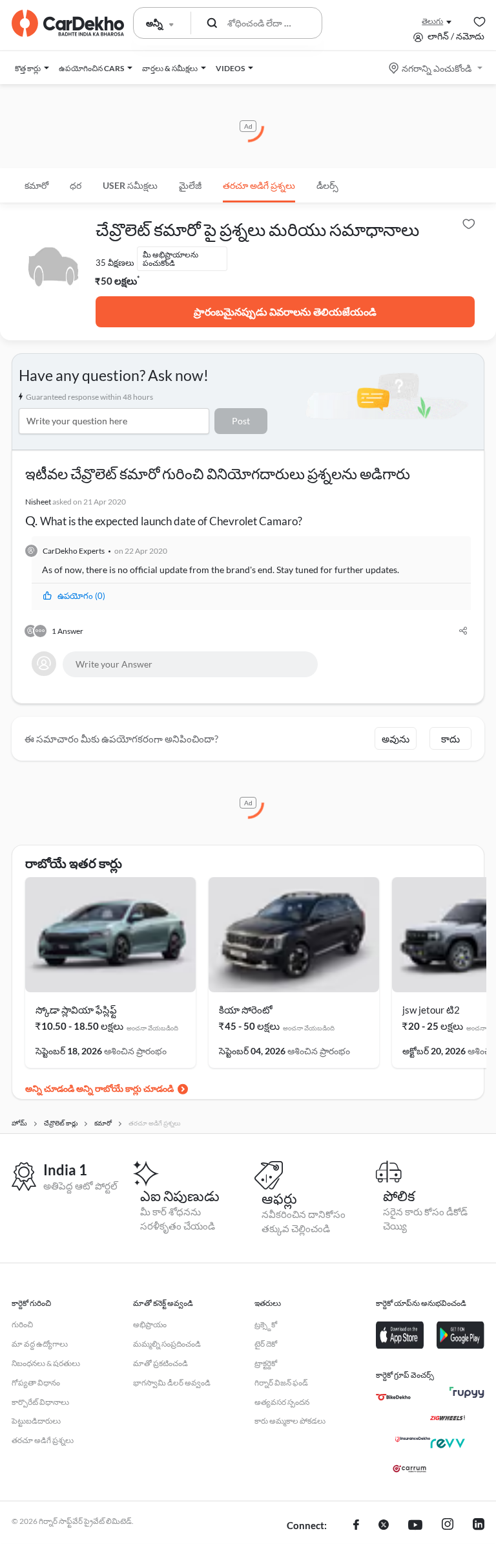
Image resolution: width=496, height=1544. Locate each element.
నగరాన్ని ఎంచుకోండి (436, 68)
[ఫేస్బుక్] (356, 1526)
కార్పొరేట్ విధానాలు (40, 1402)
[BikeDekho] (393, 1397)
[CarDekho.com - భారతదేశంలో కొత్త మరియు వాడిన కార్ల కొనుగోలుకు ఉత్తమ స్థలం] (68, 23)
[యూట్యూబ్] (415, 1526)
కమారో (36, 185)
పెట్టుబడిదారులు (36, 1421)
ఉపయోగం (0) (81, 596)
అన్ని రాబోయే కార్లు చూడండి (125, 1088)
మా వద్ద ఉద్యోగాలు (40, 1344)
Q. (163, 512)
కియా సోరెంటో (246, 1010)
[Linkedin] (478, 1526)
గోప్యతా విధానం (36, 1382)
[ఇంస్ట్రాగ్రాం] (447, 1526)
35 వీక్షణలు (115, 262)
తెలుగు (432, 21)
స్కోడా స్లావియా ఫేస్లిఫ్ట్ (76, 1010)
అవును (395, 739)
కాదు (450, 739)
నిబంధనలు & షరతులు (46, 1363)
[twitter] (383, 1526)
